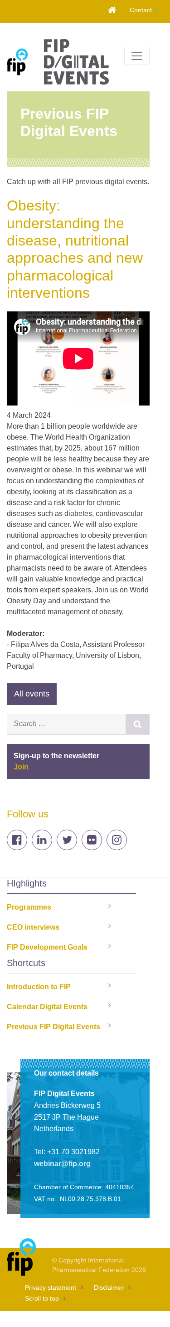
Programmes (29, 907)
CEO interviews (33, 927)
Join (21, 767)
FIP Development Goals (47, 947)
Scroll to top (42, 1298)
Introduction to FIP (39, 987)
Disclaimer (109, 1287)
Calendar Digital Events (47, 1007)
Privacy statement (50, 1287)
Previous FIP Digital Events (53, 1027)
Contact (141, 10)
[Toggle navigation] (137, 56)
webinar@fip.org (62, 1163)
